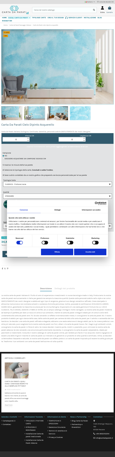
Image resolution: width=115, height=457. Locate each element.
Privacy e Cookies (56, 437)
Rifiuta (57, 252)
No (6, 156)
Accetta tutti (90, 252)
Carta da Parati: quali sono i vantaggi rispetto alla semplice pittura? (16, 383)
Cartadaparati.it (9, 421)
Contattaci (7, 424)
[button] (19, 17)
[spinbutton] (16, 139)
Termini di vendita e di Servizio (58, 432)
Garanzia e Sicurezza (57, 427)
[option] (16, 386)
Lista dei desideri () (106, 2)
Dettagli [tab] (57, 210)
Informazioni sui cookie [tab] (91, 210)
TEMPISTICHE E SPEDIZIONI (55, 422)
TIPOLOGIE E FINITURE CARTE (35, 422)
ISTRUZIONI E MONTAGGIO (31, 428)
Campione (7, 153)
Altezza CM (29, 136)
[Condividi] (2, 269)
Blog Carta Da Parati (80, 421)
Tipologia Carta (9, 180)
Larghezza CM (85, 136)
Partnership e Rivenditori (77, 425)
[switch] (45, 242)
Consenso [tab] (24, 210)
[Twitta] (5, 269)
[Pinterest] (7, 269)
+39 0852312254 (102, 434)
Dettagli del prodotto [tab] (64, 288)
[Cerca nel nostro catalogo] (94, 10)
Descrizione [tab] (46, 288)
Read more (8, 405)
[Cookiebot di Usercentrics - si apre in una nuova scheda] (96, 203)
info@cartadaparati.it (104, 438)
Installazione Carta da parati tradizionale (34, 435)
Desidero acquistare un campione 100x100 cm (25, 159)
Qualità (6, 192)
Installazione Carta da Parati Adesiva (34, 441)
